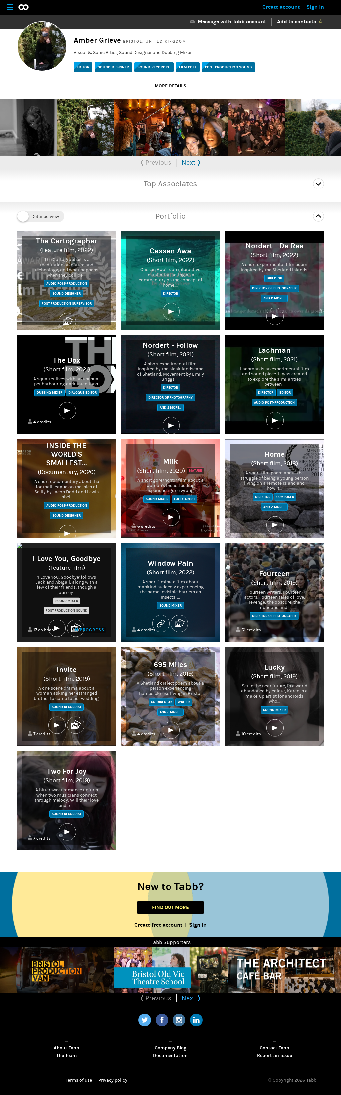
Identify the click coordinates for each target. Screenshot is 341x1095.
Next (189, 162)
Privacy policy (112, 1080)
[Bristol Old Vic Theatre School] (171, 970)
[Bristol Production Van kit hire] (57, 970)
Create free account (158, 925)
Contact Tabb (274, 1048)
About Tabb (66, 1048)
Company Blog (170, 1048)
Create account (281, 7)
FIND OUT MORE (170, 907)
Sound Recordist (154, 67)
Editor (83, 67)
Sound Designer (113, 67)
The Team (66, 1055)
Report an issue (274, 1055)
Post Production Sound (228, 67)
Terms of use (79, 1080)
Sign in (315, 7)
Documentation (170, 1055)
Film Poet (188, 67)
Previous (157, 162)
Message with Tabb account (230, 21)
